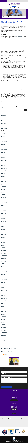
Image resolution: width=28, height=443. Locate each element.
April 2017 (3, 287)
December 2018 (4, 255)
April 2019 (3, 248)
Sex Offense (3, 125)
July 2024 (3, 171)
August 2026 (3, 131)
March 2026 (3, 139)
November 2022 (4, 200)
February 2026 (4, 141)
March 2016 (3, 308)
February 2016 (4, 309)
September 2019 (4, 240)
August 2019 (3, 242)
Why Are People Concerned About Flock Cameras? (8, 345)
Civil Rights (3, 115)
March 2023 (3, 197)
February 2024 (4, 179)
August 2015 (3, 319)
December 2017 (4, 274)
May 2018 (3, 266)
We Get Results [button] (14, 6)
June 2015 (3, 322)
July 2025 (3, 152)
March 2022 (3, 210)
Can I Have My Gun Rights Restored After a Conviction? (9, 346)
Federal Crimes (17, 23)
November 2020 (4, 224)
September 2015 (4, 317)
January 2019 (3, 253)
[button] (27, 437)
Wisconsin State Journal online (18, 36)
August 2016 (3, 300)
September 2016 (4, 298)
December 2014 (4, 332)
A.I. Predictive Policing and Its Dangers (7, 351)
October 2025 (4, 147)
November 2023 (4, 184)
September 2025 (4, 149)
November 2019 (4, 237)
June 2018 (3, 264)
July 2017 (3, 282)
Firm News (3, 123)
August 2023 (3, 189)
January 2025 (3, 162)
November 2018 (4, 256)
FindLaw (22, 441)
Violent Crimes (4, 128)
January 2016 (3, 311)
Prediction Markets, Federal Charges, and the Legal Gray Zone (10, 348)
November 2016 (4, 295)
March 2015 (3, 327)
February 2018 (4, 271)
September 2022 (4, 202)
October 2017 (4, 277)
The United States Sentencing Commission (7, 60)
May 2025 (3, 155)
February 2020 (4, 232)
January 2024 (3, 181)
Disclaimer (2, 383)
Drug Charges (3, 118)
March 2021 (3, 221)
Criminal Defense (4, 117)
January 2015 (3, 330)
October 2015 (4, 316)
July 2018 (3, 263)
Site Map (8, 441)
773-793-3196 (23, 0)
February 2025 (4, 160)
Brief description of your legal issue (6, 377)
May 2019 (3, 247)
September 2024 (4, 168)
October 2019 (4, 239)
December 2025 (4, 144)
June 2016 (3, 303)
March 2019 (3, 250)
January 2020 (3, 234)
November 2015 (4, 314)
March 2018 (3, 269)
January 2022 (3, 213)
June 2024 (3, 173)
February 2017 (4, 290)
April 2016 (3, 306)
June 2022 (3, 205)
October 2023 (4, 186)
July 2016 (3, 301)
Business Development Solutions (17, 441)
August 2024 (3, 170)
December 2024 (4, 163)
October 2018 (4, 258)
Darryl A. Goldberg (7, 23)
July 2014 (3, 340)
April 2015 (3, 325)
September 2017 (4, 279)
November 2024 (4, 165)
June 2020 (3, 226)
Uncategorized (4, 126)
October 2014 (4, 335)
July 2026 (3, 133)
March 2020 (3, 231)
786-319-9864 (15, 406)
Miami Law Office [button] (14, 409)
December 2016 (4, 293)
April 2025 (3, 157)
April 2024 (3, 176)
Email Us (14, 411)
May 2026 (3, 136)
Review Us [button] (14, 413)
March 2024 (3, 178)
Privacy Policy (11, 441)
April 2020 (3, 229)
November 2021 (4, 216)
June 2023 (3, 192)
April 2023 (3, 195)
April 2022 (3, 208)
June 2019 (3, 245)
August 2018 (3, 261)
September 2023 (4, 187)
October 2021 (4, 218)
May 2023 (3, 194)
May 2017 (3, 285)
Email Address (3, 373)
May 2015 (3, 324)
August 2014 (3, 338)
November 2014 (4, 333)
